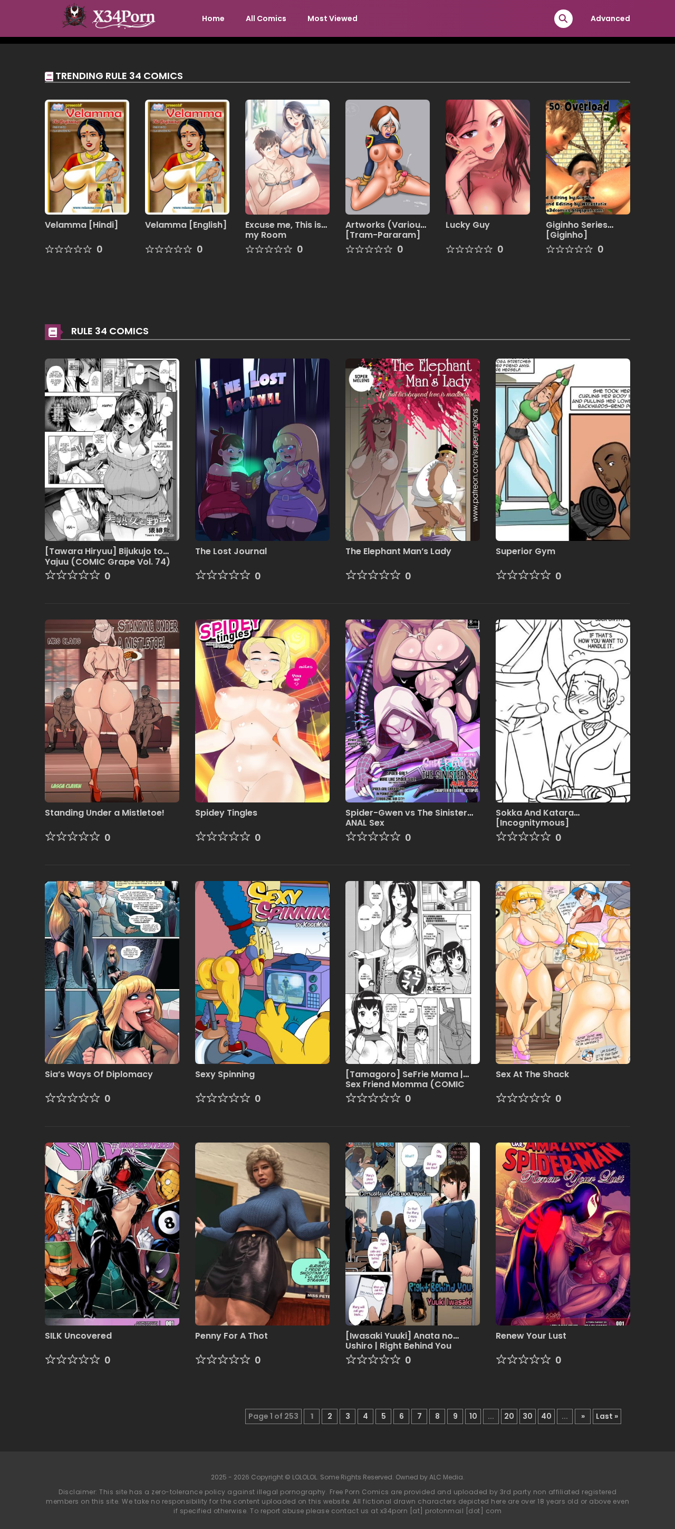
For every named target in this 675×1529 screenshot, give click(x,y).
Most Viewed (332, 18)
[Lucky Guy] (488, 156)
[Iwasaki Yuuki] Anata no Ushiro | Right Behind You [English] (399, 1346)
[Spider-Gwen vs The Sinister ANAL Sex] (412, 710)
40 (546, 1416)
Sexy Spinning (225, 1074)
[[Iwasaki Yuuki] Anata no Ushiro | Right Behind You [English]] (412, 1233)
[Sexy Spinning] (262, 971)
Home (213, 18)
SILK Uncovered (78, 1336)
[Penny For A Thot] (262, 1233)
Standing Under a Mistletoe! (105, 813)
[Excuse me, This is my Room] (287, 156)
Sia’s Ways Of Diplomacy (99, 1074)
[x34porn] (106, 18)
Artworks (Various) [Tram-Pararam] (387, 230)
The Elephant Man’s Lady (398, 551)
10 (473, 1416)
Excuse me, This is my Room (283, 230)
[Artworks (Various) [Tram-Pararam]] (387, 156)
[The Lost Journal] (262, 449)
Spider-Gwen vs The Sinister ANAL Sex (406, 818)
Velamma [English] (186, 225)
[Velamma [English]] (187, 156)
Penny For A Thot (231, 1336)
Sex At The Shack (532, 1074)
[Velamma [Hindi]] (87, 156)
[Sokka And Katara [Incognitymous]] (563, 710)
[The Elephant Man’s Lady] (412, 449)
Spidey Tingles (226, 813)
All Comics (266, 18)
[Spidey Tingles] (262, 710)
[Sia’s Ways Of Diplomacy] (112, 971)
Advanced (610, 18)
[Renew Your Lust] (563, 1233)
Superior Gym (525, 551)
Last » (607, 1416)
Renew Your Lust (531, 1336)
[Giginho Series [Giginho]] (588, 156)
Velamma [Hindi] (81, 225)
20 (509, 1416)
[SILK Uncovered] (112, 1233)
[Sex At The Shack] (563, 971)
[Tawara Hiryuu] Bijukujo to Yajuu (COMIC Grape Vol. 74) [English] (107, 561)
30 (528, 1416)
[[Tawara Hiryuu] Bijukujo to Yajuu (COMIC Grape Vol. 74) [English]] (112, 449)
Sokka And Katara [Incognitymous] (535, 818)
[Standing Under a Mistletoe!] (112, 710)
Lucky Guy (468, 225)
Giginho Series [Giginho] (577, 230)
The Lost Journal (231, 551)
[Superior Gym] (563, 449)
